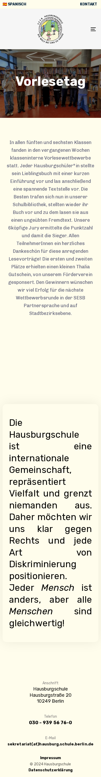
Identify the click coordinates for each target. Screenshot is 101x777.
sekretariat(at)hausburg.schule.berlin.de (50, 744)
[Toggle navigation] (81, 29)
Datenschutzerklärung (50, 770)
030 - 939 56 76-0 (50, 722)
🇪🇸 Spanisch (14, 4)
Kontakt (88, 4)
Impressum (50, 758)
